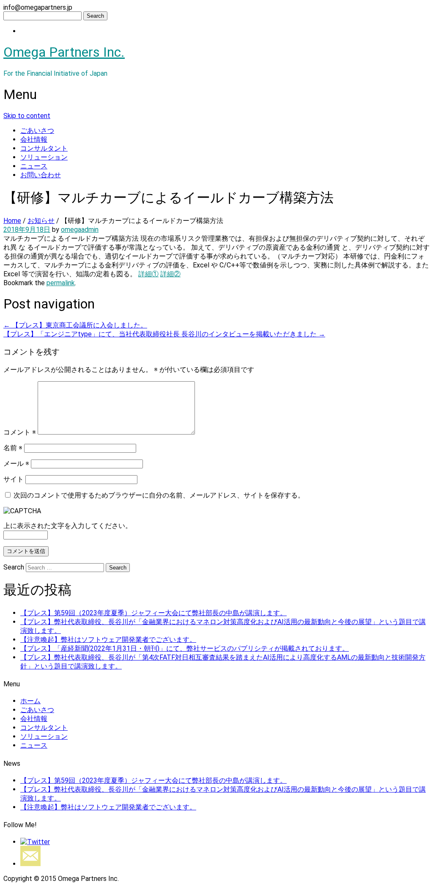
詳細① (148, 274)
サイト (13, 479)
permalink (61, 283)
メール (16, 464)
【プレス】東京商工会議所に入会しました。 (75, 325)
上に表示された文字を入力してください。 (67, 526)
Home (12, 221)
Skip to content (26, 116)
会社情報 (33, 139)
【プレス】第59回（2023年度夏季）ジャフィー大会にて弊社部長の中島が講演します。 (153, 613)
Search (13, 567)
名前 (12, 448)
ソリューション (44, 157)
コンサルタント (44, 148)
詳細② (170, 274)
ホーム (30, 701)
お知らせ (41, 221)
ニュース (33, 166)
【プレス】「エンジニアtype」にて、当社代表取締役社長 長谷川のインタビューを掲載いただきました (164, 334)
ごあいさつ (37, 131)
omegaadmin (80, 230)
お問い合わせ (40, 175)
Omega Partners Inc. (64, 52)
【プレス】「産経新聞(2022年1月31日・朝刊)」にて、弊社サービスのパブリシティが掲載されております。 (184, 648)
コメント (19, 432)
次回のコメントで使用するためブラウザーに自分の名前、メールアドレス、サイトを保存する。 (159, 495)
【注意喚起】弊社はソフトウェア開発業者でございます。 (108, 640)
